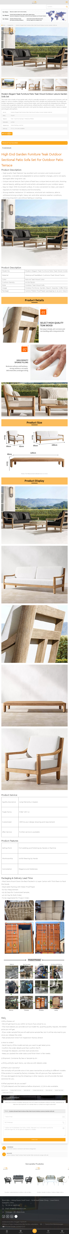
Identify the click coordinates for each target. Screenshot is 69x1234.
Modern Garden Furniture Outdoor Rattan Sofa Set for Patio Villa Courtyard (51, 1192)
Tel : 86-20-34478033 (12, 1205)
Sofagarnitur (10, 25)
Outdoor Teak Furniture (15, 1090)
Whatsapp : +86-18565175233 (15, 1212)
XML (41, 1224)
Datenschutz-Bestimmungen (54, 1224)
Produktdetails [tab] (6, 148)
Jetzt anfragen (8, 133)
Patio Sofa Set (49, 1090)
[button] (65, 1180)
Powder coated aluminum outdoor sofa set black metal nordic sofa (19, 1192)
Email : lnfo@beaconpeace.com (15, 1208)
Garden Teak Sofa (59, 1090)
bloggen (17, 1222)
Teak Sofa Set (27, 1090)
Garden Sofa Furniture (8, 1092)
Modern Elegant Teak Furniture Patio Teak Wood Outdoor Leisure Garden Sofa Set (31, 1111)
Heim (4, 25)
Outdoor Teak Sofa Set (38, 1090)
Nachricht (23, 1222)
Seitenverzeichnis (8, 1222)
